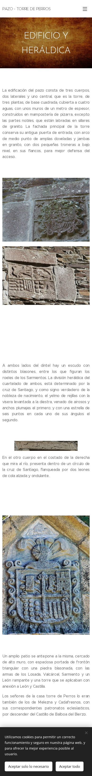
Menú (85, 8)
